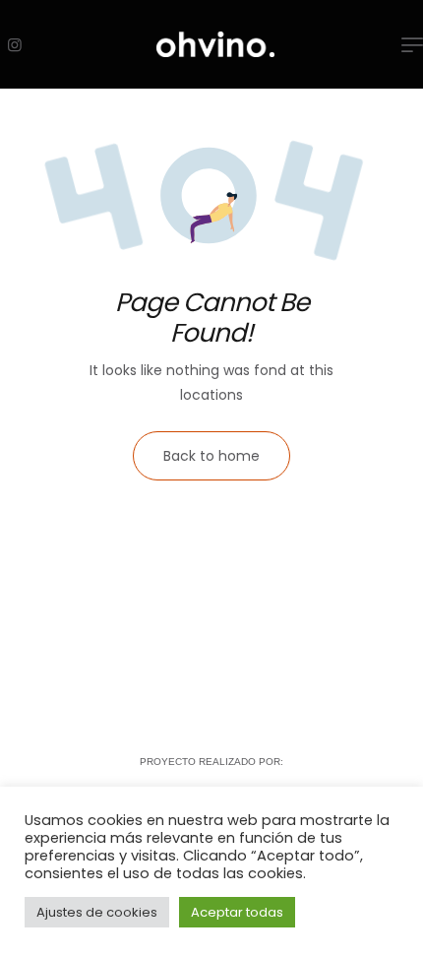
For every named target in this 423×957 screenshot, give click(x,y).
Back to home (211, 456)
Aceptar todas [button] (237, 912)
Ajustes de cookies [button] (96, 912)
